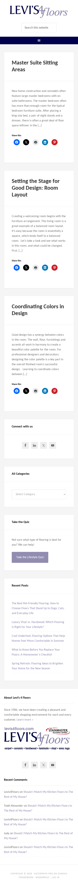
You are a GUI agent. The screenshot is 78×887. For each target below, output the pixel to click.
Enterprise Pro (43, 874)
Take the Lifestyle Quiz (30, 557)
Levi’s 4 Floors (39, 11)
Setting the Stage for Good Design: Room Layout (36, 188)
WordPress (42, 877)
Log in (55, 877)
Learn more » (25, 719)
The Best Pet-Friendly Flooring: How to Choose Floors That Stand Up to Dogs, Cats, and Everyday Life (38, 608)
